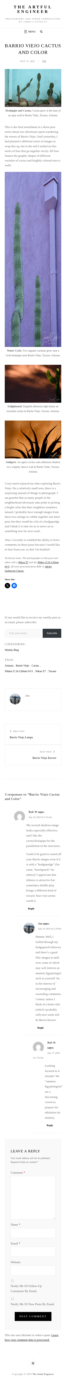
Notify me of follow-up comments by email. (26, 1288)
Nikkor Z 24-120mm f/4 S (19, 671)
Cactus (35, 665)
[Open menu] (29, 31)
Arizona (9, 665)
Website (15, 1262)
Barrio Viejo (22, 665)
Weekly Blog (12, 650)
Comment (18, 1172)
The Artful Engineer (33, 9)
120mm (55, 562)
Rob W (33, 812)
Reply (31, 908)
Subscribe (52, 633)
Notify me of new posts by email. (33, 1304)
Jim (44, 61)
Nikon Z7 (23, 562)
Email (15, 1243)
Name (15, 1224)
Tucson (52, 671)
